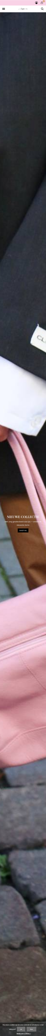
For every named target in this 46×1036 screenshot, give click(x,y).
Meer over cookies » (24, 1033)
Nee (31, 1029)
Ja (21, 1029)
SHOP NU (23, 529)
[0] (42, 2)
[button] (3, 9)
